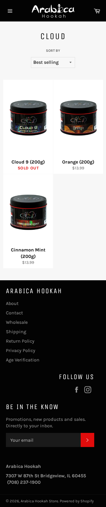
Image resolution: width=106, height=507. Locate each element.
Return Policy (20, 341)
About (12, 303)
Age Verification (22, 360)
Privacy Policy (20, 350)
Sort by (53, 51)
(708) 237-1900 (24, 482)
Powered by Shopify (77, 501)
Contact (14, 313)
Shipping (16, 331)
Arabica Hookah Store (39, 501)
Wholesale (17, 322)
